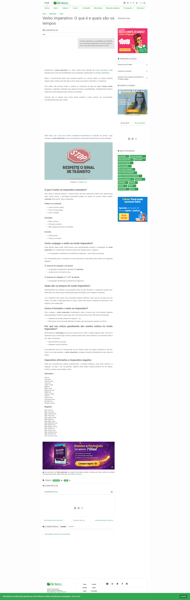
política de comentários (62, 534)
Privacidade (94, 591)
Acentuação (122, 156)
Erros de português (124, 163)
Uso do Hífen (122, 189)
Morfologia (52, 14)
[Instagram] (133, 3)
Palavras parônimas (124, 179)
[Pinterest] (128, 3)
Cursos (75, 8)
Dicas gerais (138, 159)
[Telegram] (124, 3)
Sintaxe (130, 186)
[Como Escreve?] (61, 3)
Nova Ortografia (123, 166)
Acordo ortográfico (114, 8)
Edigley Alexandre (61, 592)
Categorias (128, 8)
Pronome (132, 182)
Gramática (98, 8)
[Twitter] (137, 3)
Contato (94, 584)
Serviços (141, 8)
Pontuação (121, 182)
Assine (84, 591)
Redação (121, 186)
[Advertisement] (59, 52)
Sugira (94, 587)
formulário (78, 474)
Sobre (55, 8)
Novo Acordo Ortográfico (126, 172)
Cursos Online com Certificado (132, 115)
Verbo (61, 14)
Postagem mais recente (53, 520)
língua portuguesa (101, 70)
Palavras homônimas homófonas (128, 176)
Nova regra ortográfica (125, 169)
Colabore (65, 8)
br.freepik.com (82, 182)
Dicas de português (136, 156)
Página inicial (79, 520)
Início (48, 8)
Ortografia (86, 8)
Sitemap (85, 587)
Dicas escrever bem (124, 159)
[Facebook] (130, 3)
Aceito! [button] (183, 596)
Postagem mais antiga (104, 520)
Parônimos (138, 179)
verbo (68, 272)
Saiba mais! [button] (76, 596)
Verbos (133, 189)
